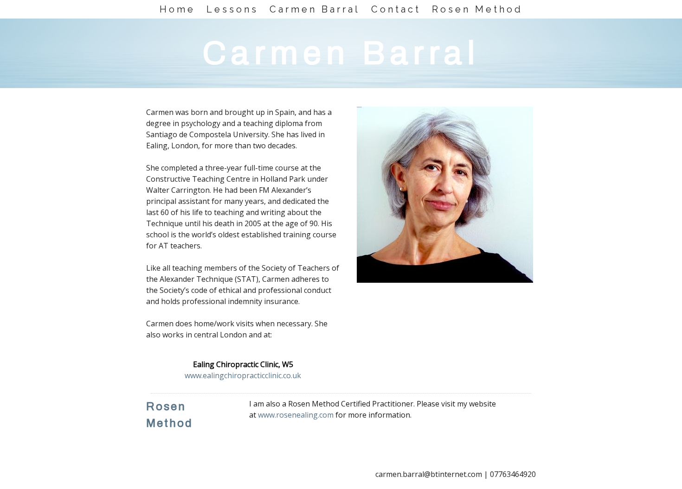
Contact (396, 9)
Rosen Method (477, 9)
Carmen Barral (315, 9)
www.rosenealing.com (296, 415)
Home (177, 9)
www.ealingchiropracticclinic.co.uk (243, 375)
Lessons (232, 9)
